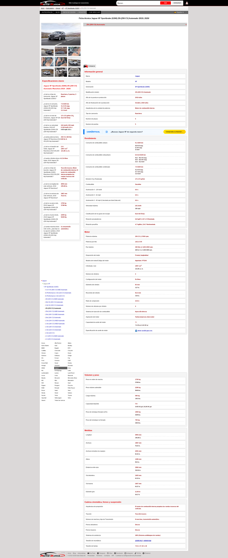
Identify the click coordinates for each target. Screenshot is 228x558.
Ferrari (57, 358)
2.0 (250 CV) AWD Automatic (54, 336)
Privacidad (91, 555)
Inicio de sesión (69, 12)
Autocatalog (50, 8)
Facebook (119, 553)
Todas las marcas (60, 400)
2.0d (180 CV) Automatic (53, 327)
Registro (82, 12)
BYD (69, 348)
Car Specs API (94, 12)
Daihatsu (57, 355)
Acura (43, 343)
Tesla (56, 395)
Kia (42, 370)
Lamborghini (44, 373)
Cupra (56, 353)
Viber (110, 553)
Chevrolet (57, 350)
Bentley (70, 345)
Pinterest (147, 553)
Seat (69, 390)
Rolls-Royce (71, 388)
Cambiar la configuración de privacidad (128, 555)
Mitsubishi (71, 380)
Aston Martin (45, 345)
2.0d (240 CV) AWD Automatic (55, 320)
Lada (69, 370)
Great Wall (44, 363)
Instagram (129, 553)
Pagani (43, 385)
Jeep (69, 368)
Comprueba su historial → (174, 132)
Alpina (69, 343)
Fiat (69, 358)
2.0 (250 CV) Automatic (52, 339)
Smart (56, 393)
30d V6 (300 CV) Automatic (54, 302)
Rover (43, 390)
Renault (57, 388)
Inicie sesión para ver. (145, 331)
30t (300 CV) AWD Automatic (54, 299)
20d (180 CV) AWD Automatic (54, 314)
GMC (69, 360)
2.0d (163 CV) (50, 333)
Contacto (107, 555)
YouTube (92, 553)
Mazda (43, 378)
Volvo (69, 398)
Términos (99, 555)
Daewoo (43, 355)
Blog (58, 12)
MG (42, 380)
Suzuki (43, 395)
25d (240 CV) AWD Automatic (54, 311)
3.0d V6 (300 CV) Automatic (54, 305)
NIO (42, 383)
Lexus (43, 375)
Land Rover (71, 373)
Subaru (70, 393)
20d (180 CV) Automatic (53, 317)
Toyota (70, 395)
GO (165, 3)
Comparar (91, 66)
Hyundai (70, 365)
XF (63, 8)
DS (42, 358)
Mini (56, 380)
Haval (56, 363)
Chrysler (70, 350)
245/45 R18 (147, 541)
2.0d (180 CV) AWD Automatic (55, 324)
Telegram (102, 553)
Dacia (69, 353)
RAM (42, 388)
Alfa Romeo (58, 343)
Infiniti (43, 368)
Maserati (70, 375)
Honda (70, 363)
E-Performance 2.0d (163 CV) (55, 296)
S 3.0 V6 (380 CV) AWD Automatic (56, 290)
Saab (56, 390)
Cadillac (43, 350)
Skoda (43, 393)
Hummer (57, 365)
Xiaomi (43, 400)
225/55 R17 (139, 541)
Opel (69, 383)
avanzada (177, 3)
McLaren (57, 378)
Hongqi (43, 365)
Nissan (57, 383)
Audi (56, 345)
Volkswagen (58, 398)
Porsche (70, 385)
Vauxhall (43, 398)
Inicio (42, 8)
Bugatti (57, 348)
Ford (42, 360)
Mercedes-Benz (72, 378)
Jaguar (58, 8)
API (113, 555)
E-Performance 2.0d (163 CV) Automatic (58, 293)
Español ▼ (180, 12)
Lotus (56, 375)
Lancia (56, 373)
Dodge (70, 355)
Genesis (57, 360)
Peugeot (57, 385)
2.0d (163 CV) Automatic (53, 330)
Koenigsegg (58, 370)
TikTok (139, 553)
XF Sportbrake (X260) (72, 8)
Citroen (43, 353)
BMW (43, 348)
